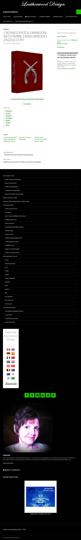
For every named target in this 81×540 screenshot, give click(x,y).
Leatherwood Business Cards (14, 227)
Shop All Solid (61, 36)
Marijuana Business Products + (24, 21)
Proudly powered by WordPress (11, 537)
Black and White (10, 263)
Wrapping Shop (9, 245)
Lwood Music (9, 230)
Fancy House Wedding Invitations (15, 216)
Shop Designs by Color (10, 256)
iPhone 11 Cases (62, 43)
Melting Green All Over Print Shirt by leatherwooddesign (22, 161)
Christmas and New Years (13, 179)
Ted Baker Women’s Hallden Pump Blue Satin (18, 154)
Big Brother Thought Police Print (40, 514)
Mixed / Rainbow (10, 278)
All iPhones (60, 47)
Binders (6, 29)
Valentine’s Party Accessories (14, 194)
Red (6, 293)
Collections (6, 16)
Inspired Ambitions (10, 12)
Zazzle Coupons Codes (10, 197)
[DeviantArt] (53, 395)
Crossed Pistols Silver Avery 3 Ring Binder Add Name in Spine (10, 139)
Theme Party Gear (8, 176)
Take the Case (9, 234)
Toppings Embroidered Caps (13, 238)
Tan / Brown (9, 296)
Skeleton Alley (9, 223)
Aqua (6, 260)
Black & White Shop (11, 208)
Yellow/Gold (9, 300)
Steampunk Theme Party (12, 190)
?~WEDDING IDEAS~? (58, 16)
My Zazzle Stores (8, 205)
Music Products (7, 21)
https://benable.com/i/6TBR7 (66, 68)
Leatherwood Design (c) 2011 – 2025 (14, 529)
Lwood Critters (10, 322)
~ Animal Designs (18, 16)
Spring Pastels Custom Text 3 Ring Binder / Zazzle (40, 139)
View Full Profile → (9, 463)
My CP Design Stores (9, 307)
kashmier (17, 43)
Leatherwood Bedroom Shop (14, 311)
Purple (7, 289)
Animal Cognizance (12, 470)
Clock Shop (8, 315)
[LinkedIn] (42, 395)
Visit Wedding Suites (71, 16)
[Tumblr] (32, 395)
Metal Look (8, 304)
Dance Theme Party (11, 183)
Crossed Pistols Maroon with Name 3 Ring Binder (27, 99)
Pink (6, 285)
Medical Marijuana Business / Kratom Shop (16, 201)
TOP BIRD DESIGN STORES (12, 241)
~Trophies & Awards (44, 16)
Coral (7, 271)
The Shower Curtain (11, 318)
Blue (6, 267)
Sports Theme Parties (11, 187)
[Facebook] (26, 395)
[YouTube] (48, 395)
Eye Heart (8, 212)
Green (7, 274)
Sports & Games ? (31, 16)
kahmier (28, 104)
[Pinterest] (37, 395)
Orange (7, 282)
